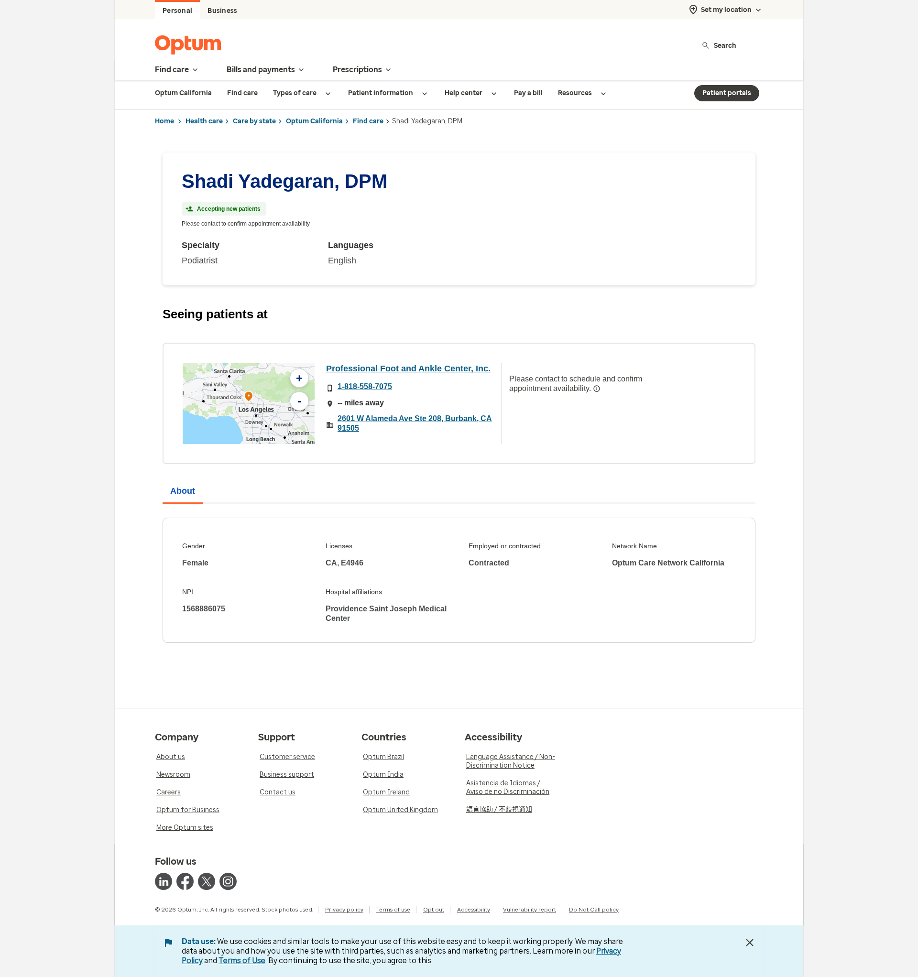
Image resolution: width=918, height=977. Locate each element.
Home (164, 121)
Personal (177, 11)
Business (222, 11)
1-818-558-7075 (365, 386)
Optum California (314, 121)
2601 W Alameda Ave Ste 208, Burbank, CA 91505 (415, 423)
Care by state (254, 121)
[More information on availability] (597, 388)
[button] (248, 398)
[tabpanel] (459, 580)
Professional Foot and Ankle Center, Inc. (408, 368)
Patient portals (726, 93)
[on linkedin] (163, 881)
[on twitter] (206, 881)
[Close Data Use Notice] (749, 942)
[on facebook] (185, 881)
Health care (204, 121)
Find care (368, 121)
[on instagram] (228, 881)
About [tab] (182, 491)
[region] (249, 403)
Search (725, 45)
